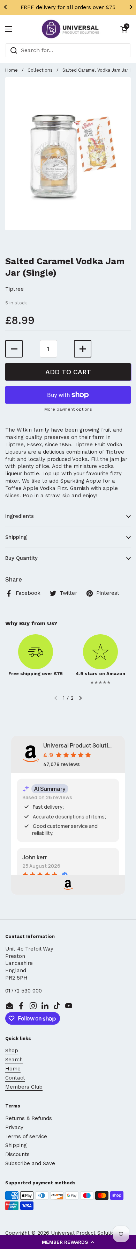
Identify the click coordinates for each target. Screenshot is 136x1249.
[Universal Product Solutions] (70, 29)
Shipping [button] (16, 537)
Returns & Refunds (28, 1118)
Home (11, 70)
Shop (11, 1050)
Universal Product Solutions (85, 1233)
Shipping (16, 1145)
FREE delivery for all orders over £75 (68, 7)
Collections (40, 70)
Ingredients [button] (19, 516)
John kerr (34, 857)
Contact (15, 1078)
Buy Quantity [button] (21, 558)
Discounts (17, 1154)
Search (14, 1059)
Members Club (24, 1087)
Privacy (14, 1127)
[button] (68, 1242)
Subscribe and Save (30, 1163)
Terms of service (26, 1136)
